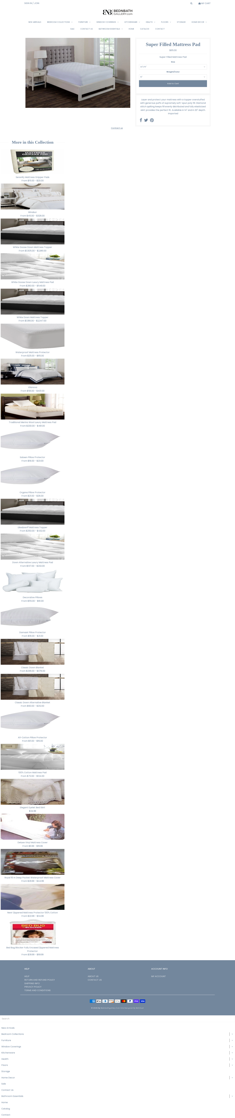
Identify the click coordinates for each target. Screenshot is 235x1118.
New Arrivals (34, 22)
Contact (160, 29)
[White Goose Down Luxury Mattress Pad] (32, 266)
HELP (26, 976)
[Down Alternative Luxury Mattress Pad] (32, 547)
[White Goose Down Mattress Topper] (32, 231)
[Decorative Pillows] (32, 582)
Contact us (117, 128)
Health (149, 22)
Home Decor (198, 22)
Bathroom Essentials (109, 29)
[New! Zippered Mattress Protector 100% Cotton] (32, 897)
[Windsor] (32, 196)
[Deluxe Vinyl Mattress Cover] (32, 827)
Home (131, 29)
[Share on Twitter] (146, 121)
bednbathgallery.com (110, 1008)
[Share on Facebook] (141, 121)
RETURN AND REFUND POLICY (39, 979)
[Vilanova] (32, 372)
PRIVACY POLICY (32, 986)
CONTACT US (95, 979)
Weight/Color (173, 72)
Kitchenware (131, 22)
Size (173, 62)
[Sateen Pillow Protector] (32, 441)
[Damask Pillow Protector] (32, 617)
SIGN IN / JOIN (31, 3)
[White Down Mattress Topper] (32, 302)
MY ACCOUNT (158, 976)
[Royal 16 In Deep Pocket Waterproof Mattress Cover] (32, 862)
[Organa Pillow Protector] (32, 477)
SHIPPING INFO (32, 983)
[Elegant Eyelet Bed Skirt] (32, 792)
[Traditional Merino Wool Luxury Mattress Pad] (32, 407)
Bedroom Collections (58, 22)
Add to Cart (173, 83)
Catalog (144, 29)
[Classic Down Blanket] (32, 652)
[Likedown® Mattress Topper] (32, 512)
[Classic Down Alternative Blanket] (32, 687)
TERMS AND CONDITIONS (37, 990)
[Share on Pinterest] (152, 121)
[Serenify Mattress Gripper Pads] (32, 161)
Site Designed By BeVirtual (132, 1008)
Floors (164, 22)
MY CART (206, 3)
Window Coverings (106, 22)
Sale (72, 29)
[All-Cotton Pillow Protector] (32, 722)
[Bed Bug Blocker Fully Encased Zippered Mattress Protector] (32, 932)
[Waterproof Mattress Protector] (32, 337)
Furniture (83, 22)
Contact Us (86, 29)
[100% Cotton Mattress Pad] (32, 757)
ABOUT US (93, 976)
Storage (181, 22)
